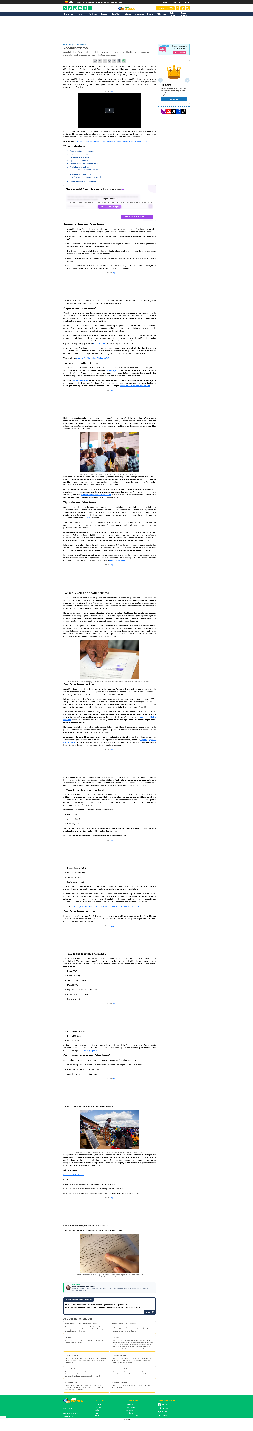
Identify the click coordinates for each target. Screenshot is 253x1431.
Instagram (165, 1408)
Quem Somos (67, 1408)
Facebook (165, 1405)
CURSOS (107, 2)
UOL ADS (122, 2)
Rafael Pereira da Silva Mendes (83, 1286)
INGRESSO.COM (81, 2)
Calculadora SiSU (132, 1416)
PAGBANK (99, 2)
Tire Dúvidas (130, 1407)
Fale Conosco (99, 1416)
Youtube (164, 1412)
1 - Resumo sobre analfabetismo (80, 151)
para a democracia (117, 560)
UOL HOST (91, 2)
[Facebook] (178, 111)
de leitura (87, 518)
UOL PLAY (114, 2)
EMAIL (187, 2)
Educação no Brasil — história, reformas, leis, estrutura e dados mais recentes (107, 906)
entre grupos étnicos (93, 1050)
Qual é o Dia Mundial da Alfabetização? (92, 358)
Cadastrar (98, 1404)
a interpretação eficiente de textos (96, 495)
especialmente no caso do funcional (135, 386)
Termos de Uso (68, 1416)
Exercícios (129, 1404)
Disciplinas (98, 1407)
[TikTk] (183, 111)
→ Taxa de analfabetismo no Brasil (85, 169)
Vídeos (97, 1413)
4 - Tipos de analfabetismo (78, 160)
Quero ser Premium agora (109, 207)
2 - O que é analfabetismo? (78, 154)
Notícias (97, 1410)
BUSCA (165, 2)
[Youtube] (80, 8)
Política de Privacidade (70, 1414)
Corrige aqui (130, 1413)
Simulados (129, 1410)
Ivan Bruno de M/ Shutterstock (73, 1175)
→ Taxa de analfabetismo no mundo (86, 177)
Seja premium (162, 8)
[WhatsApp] (65, 8)
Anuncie (66, 1411)
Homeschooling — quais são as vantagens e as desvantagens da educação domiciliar (112, 141)
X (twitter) (165, 1415)
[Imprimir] (95, 61)
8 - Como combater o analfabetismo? (82, 181)
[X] (85, 8)
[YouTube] (168, 111)
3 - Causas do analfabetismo (79, 157)
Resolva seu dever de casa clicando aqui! (137, 217)
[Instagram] (75, 8)
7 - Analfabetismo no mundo (79, 174)
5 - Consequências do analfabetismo (82, 164)
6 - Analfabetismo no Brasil (78, 167)
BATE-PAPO (176, 2)
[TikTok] (70, 8)
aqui (112, 91)
